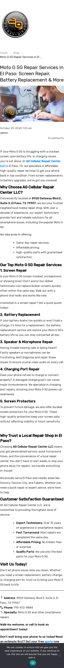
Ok (32, 662)
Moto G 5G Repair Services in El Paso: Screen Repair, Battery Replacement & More (32, 74)
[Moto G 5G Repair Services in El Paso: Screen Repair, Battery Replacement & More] (32, 104)
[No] (59, 655)
